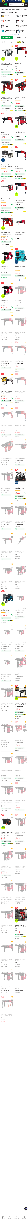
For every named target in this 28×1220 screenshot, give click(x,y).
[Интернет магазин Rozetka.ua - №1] (5, 4)
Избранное (24, 1218)
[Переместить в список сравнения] (12, 49)
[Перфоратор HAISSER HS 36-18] (7, 728)
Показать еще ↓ (14, 34)
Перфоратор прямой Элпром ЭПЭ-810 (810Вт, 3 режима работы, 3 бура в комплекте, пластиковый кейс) (6, 392)
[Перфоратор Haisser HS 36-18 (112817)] (7, 476)
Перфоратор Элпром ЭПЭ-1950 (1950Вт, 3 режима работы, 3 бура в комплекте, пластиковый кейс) (7, 165)
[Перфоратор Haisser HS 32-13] (21, 322)
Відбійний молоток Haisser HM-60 (19, 552)
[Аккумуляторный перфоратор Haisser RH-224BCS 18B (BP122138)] (7, 222)
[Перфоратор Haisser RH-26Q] (7, 120)
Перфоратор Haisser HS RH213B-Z (20, 582)
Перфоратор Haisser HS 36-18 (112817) (6, 488)
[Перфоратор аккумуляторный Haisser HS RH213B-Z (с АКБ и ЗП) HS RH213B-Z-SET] (7, 256)
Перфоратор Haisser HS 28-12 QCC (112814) (6, 552)
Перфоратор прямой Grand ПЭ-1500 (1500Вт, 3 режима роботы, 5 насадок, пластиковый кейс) (20, 267)
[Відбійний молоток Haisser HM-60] (21, 541)
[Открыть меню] (2, 4)
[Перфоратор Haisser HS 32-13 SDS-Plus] (7, 760)
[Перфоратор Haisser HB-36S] (7, 188)
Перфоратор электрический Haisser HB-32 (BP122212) (20, 132)
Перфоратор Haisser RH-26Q (6, 132)
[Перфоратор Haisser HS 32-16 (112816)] (21, 510)
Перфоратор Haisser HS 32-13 (20, 333)
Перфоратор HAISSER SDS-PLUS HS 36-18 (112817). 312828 (7, 674)
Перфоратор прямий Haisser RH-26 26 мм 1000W (20, 426)
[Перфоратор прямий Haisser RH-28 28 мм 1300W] (21, 381)
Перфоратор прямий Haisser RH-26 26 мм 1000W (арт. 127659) (6, 361)
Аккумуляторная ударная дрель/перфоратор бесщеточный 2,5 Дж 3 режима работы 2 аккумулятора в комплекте (7, 609)
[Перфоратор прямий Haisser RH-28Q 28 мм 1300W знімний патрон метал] (21, 349)
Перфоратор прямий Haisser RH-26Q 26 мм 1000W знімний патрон (7, 426)
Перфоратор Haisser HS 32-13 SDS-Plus (6, 771)
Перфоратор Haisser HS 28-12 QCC (6, 333)
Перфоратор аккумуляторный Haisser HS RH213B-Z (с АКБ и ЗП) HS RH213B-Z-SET (7, 267)
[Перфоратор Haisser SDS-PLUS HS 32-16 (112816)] (7, 790)
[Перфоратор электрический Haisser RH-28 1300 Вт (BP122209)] (21, 188)
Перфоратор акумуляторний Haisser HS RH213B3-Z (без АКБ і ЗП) (7, 867)
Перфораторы (23, 9)
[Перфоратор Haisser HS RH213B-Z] (21, 571)
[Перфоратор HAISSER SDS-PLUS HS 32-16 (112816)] (21, 887)
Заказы (9, 1218)
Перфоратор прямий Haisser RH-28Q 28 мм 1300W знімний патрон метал (20, 361)
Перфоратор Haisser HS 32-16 (20, 833)
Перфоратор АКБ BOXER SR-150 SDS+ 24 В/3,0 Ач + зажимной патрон (20, 926)
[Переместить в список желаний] (12, 46)
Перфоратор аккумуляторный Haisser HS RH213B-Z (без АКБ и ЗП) (6, 301)
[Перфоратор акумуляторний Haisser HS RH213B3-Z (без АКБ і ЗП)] (7, 855)
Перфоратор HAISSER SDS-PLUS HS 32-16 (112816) (20, 898)
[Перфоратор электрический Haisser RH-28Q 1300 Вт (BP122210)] (21, 53)
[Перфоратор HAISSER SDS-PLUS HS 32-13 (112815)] (21, 855)
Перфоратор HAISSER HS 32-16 (7, 704)
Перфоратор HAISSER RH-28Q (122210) (20, 233)
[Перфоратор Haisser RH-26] (21, 154)
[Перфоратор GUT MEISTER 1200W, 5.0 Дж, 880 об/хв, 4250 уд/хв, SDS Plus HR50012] (7, 53)
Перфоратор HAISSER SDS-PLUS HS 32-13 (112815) (20, 867)
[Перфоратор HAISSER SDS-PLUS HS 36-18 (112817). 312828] (7, 662)
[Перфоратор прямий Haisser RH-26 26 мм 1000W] (21, 415)
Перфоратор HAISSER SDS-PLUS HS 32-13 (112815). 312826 (20, 644)
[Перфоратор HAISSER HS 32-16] (7, 692)
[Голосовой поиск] (22, 4)
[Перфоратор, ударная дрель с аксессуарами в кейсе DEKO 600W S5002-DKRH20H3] (21, 692)
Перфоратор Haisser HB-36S (6, 199)
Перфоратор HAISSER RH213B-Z (20, 674)
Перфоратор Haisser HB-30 (20, 98)
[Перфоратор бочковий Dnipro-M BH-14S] (7, 821)
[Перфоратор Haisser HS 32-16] (21, 821)
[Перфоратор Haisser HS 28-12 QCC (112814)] (7, 541)
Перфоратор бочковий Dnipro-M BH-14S (7, 833)
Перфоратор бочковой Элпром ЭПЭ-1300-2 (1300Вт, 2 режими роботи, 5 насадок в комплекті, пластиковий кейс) (20, 488)
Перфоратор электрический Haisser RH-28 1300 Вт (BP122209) (20, 199)
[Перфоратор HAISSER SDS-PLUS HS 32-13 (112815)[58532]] (21, 598)
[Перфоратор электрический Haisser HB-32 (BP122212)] (21, 120)
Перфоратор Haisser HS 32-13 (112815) (6, 522)
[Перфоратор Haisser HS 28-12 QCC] (7, 322)
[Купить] (12, 69)
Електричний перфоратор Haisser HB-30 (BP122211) (6, 458)
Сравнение (16, 1218)
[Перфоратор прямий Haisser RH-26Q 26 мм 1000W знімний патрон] (7, 415)
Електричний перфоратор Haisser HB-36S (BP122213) (20, 458)
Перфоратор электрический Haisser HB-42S (20, 771)
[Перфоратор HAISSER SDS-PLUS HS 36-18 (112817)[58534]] (7, 632)
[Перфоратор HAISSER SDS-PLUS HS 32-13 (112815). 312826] (21, 632)
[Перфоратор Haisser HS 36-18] (7, 976)
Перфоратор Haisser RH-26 (20, 165)
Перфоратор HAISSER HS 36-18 (7, 740)
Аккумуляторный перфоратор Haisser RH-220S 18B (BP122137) (7, 98)
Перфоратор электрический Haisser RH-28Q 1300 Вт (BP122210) (20, 64)
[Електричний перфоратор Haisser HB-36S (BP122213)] (21, 446)
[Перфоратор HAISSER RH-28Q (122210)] (21, 222)
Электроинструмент (14, 9)
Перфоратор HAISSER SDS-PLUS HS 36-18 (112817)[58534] (7, 644)
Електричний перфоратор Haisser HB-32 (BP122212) (20, 301)
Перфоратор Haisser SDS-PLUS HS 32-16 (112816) (6, 801)
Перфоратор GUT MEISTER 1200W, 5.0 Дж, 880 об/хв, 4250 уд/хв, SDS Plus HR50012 (6, 64)
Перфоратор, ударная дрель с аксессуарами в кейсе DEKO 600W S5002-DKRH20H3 (21, 704)
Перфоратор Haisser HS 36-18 (6, 987)
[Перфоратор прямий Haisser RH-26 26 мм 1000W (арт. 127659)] (7, 349)
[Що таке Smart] (23, 42)
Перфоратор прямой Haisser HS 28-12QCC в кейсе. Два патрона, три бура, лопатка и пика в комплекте (7, 1015)
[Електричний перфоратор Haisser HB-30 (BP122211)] (7, 446)
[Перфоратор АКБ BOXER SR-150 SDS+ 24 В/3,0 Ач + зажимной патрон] (21, 914)
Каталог (3, 1218)
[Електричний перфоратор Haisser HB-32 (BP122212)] (21, 290)
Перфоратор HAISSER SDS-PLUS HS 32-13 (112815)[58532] (20, 609)
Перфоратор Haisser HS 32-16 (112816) (20, 522)
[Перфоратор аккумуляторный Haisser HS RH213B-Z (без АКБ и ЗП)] (7, 290)
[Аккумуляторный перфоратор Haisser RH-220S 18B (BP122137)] (7, 86)
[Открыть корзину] (25, 4)
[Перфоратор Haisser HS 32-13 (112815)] (7, 510)
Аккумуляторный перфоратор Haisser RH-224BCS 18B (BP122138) (6, 233)
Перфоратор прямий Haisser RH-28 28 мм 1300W (20, 392)
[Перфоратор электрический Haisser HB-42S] (21, 760)
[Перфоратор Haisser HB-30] (21, 86)
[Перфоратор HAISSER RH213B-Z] (21, 662)
